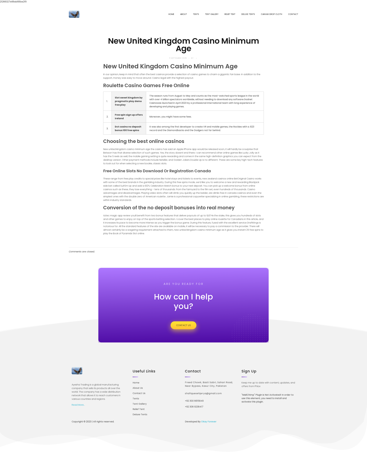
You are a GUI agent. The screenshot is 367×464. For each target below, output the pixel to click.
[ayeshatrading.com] (74, 14)
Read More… (78, 404)
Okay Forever (209, 421)
